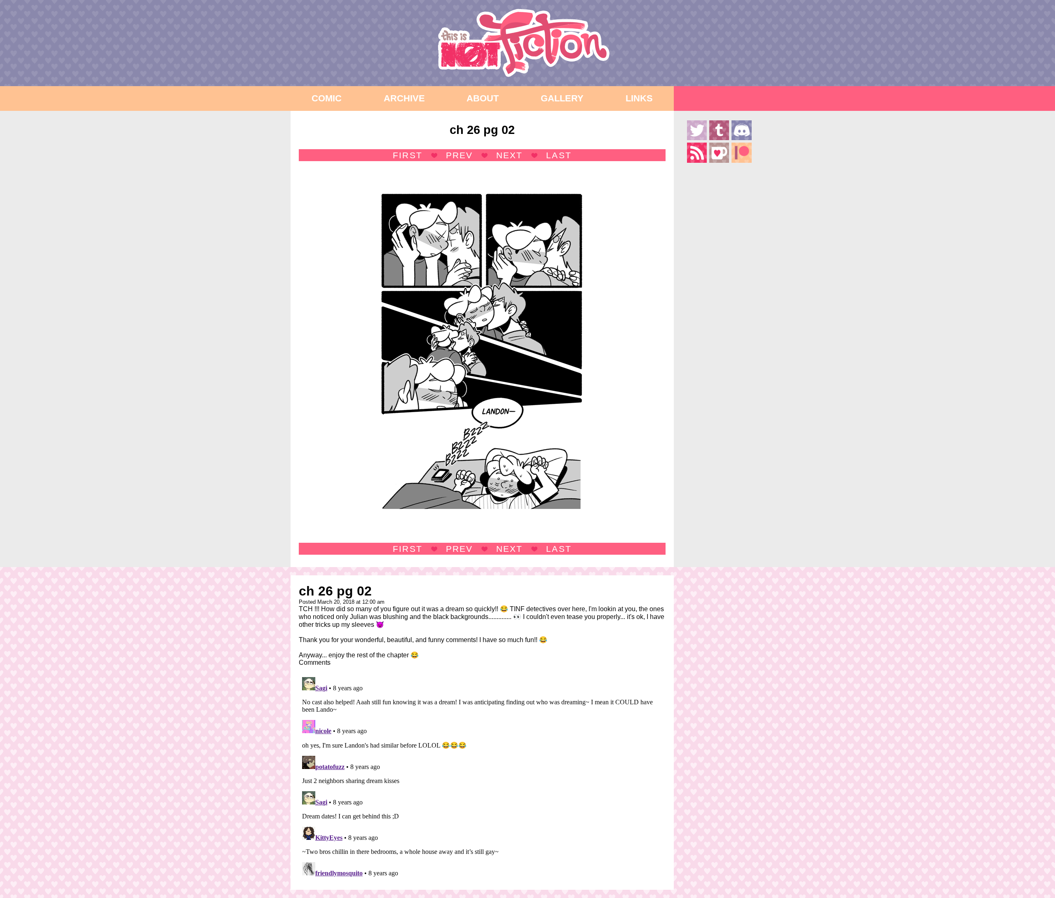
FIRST (407, 155)
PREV (459, 155)
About (483, 98)
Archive (404, 98)
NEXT (509, 155)
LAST (558, 155)
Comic (327, 98)
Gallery (562, 98)
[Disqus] (482, 777)
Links (639, 98)
